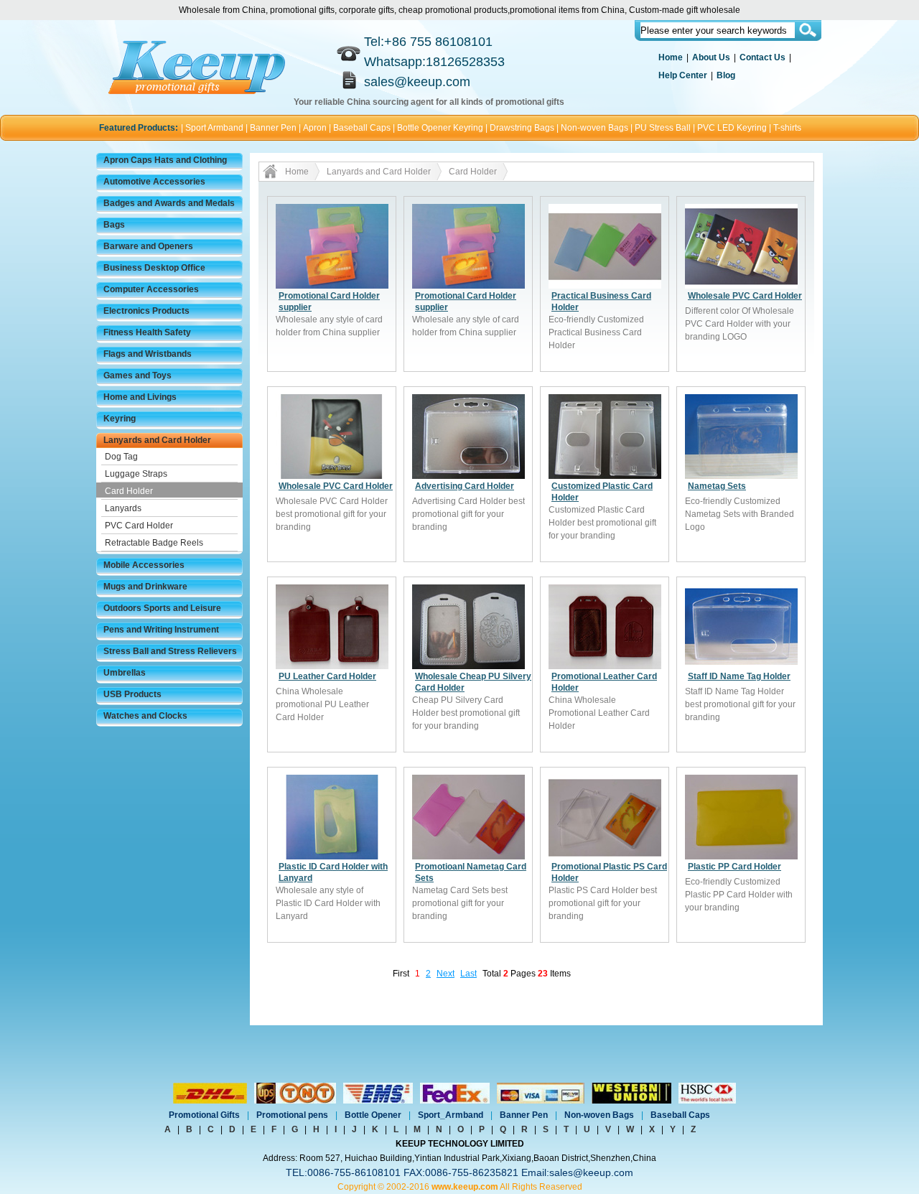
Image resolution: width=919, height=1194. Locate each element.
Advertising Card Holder (464, 486)
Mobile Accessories (144, 565)
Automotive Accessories (154, 182)
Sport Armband (214, 128)
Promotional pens (292, 1115)
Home (670, 57)
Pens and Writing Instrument (161, 630)
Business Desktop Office (154, 268)
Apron (315, 128)
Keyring (119, 419)
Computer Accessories (151, 289)
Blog (726, 75)
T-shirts (787, 128)
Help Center (682, 75)
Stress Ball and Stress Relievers (170, 651)
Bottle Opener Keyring (440, 128)
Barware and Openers (148, 246)
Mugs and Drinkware (145, 587)
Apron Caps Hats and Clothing (165, 160)
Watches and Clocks (145, 716)
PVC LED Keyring (732, 128)
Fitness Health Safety (147, 332)
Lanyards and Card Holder (157, 440)
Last (468, 974)
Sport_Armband (450, 1115)
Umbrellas (124, 673)
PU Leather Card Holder (327, 676)
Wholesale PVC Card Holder (745, 296)
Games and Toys (137, 375)
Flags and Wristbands (147, 354)
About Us (711, 57)
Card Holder (129, 491)
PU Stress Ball (663, 128)
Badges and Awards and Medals (169, 203)
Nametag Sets (717, 486)
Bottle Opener (373, 1115)
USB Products (132, 694)
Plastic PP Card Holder (734, 867)
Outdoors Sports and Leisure (162, 608)
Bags (114, 225)
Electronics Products (146, 311)
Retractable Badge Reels (154, 543)
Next (445, 974)
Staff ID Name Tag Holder (739, 676)
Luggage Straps (136, 474)
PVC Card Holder (139, 526)
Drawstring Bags (522, 128)
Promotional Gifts (204, 1115)
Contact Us (762, 57)
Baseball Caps (362, 128)
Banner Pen (273, 128)
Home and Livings (140, 397)
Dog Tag (121, 457)
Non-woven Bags (594, 128)
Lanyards (123, 508)
